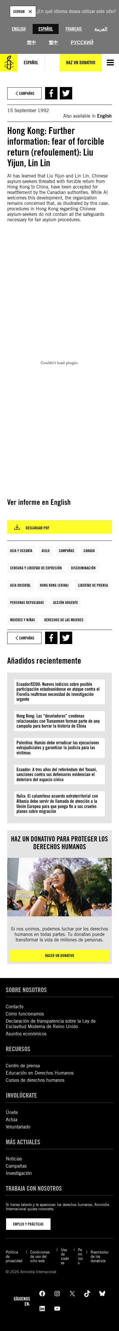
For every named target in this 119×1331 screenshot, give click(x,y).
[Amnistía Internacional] (8, 62)
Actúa (11, 1119)
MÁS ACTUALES (23, 1142)
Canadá (89, 550)
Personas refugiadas (27, 602)
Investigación (19, 1173)
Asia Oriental (20, 585)
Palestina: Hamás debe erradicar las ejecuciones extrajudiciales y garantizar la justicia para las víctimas (57, 748)
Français (74, 29)
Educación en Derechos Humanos (40, 1073)
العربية (100, 29)
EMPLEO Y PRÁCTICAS (28, 1224)
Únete (12, 1112)
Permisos (80, 1256)
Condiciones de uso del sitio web (40, 1256)
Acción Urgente (65, 602)
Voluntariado (18, 1127)
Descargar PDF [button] (37, 528)
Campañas (66, 550)
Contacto (14, 1006)
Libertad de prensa (93, 585)
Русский (82, 42)
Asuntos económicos (26, 1034)
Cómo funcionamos (25, 1014)
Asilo (46, 550)
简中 (31, 42)
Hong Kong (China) (54, 585)
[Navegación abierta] (110, 62)
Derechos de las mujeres (63, 620)
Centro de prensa (23, 1065)
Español (45, 29)
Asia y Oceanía (21, 550)
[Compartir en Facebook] (51, 93)
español (31, 62)
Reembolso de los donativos (99, 1256)
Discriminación (83, 568)
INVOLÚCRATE (21, 1095)
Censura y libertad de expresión (36, 568)
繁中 (53, 42)
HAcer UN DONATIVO (59, 955)
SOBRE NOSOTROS (26, 990)
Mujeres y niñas (22, 620)
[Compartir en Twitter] (66, 93)
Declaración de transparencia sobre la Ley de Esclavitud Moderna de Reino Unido (51, 1023)
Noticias (14, 1159)
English (19, 29)
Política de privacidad (14, 1256)
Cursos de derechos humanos (35, 1080)
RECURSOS (18, 1049)
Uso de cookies (65, 1256)
